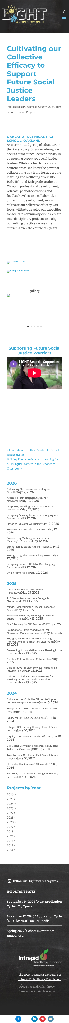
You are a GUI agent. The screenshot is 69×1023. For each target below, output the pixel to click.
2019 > (11, 827)
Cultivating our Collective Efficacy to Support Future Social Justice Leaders (32, 700)
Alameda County (37, 107)
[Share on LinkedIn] (34, 1019)
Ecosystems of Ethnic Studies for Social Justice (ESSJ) (33, 710)
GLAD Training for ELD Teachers (25, 624)
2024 (51, 107)
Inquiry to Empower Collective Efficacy (29, 736)
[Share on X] (26, 1019)
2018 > (11, 831)
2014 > (11, 850)
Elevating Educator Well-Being (24, 523)
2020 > (11, 822)
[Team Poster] (17, 264)
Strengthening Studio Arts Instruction (28, 546)
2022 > (11, 813)
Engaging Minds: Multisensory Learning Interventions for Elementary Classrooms (30, 640)
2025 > (11, 799)
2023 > (11, 808)
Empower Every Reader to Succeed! (27, 529)
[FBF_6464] (34, 330)
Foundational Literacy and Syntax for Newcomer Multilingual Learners (28, 631)
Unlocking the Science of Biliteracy (26, 764)
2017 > (11, 836)
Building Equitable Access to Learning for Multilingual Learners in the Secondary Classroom (30, 679)
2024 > (11, 803)
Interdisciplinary (16, 107)
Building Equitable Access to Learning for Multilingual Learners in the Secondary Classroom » (32, 464)
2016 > (11, 841)
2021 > (11, 817)
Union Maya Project (18, 572)
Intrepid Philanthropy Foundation (39, 979)
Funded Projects (25, 112)
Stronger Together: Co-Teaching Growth (29, 555)
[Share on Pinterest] (42, 1019)
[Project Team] (18, 273)
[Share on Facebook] (18, 1019)
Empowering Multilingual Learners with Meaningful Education (29, 539)
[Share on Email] (51, 1019)
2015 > (11, 845)
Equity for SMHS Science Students (26, 717)
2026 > (11, 794)
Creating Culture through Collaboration (29, 659)
